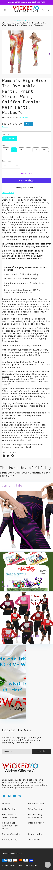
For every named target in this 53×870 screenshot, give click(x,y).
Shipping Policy (36, 822)
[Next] (49, 54)
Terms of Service (11, 834)
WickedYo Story (36, 803)
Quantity (6, 161)
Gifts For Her (9, 809)
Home (5, 21)
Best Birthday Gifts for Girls (35, 816)
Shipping (5, 127)
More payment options (26, 188)
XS (6, 150)
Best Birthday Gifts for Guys (9, 816)
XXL (44, 150)
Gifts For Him (35, 809)
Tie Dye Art (10, 138)
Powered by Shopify (28, 866)
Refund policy (35, 834)
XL (36, 150)
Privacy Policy (9, 839)
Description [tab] (8, 192)
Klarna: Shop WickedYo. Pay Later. (10, 825)
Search (6, 803)
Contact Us (34, 839)
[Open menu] (4, 10)
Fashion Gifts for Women (21, 21)
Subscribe (41, 751)
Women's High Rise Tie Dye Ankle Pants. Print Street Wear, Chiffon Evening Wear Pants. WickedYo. (25, 24)
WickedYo (24, 117)
